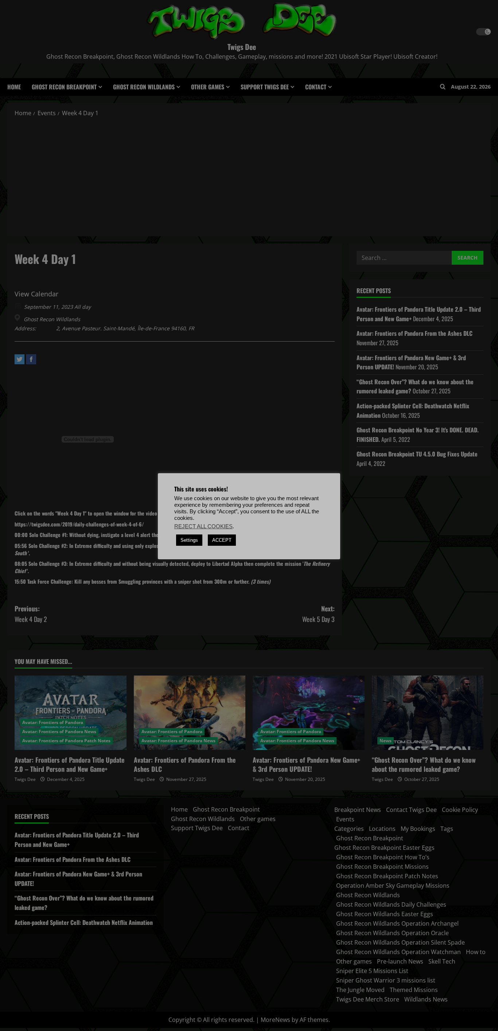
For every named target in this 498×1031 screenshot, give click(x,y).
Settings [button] (189, 540)
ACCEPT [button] (222, 540)
